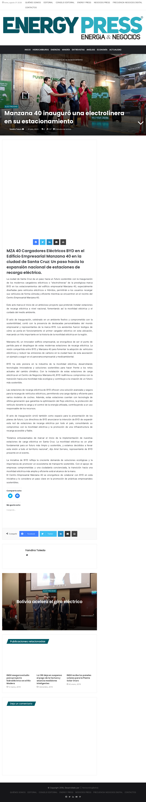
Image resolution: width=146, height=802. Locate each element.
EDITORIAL (48, 2)
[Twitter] (42, 242)
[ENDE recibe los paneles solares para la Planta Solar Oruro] (80, 660)
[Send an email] (23, 129)
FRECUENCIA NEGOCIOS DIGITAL (127, 2)
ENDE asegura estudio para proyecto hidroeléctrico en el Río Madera (19, 679)
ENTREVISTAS (78, 50)
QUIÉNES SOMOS (33, 2)
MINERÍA (66, 50)
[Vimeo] (80, 797)
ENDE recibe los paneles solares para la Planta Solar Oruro (79, 678)
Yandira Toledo (15, 129)
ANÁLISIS (91, 50)
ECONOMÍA (102, 50)
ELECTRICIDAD (19, 60)
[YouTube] (76, 797)
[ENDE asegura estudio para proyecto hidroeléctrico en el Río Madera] (19, 660)
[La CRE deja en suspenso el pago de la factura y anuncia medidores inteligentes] (49, 660)
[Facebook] (36, 242)
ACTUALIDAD (115, 50)
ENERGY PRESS (84, 2)
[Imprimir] (63, 242)
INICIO (28, 50)
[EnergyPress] (73, 28)
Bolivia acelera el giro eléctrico (49, 602)
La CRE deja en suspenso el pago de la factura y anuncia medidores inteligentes (49, 679)
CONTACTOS (31, 7)
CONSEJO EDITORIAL (65, 2)
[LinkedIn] (49, 242)
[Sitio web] (27, 555)
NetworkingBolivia (90, 788)
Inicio (8, 60)
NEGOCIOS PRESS (102, 2)
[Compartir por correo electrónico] (56, 242)
